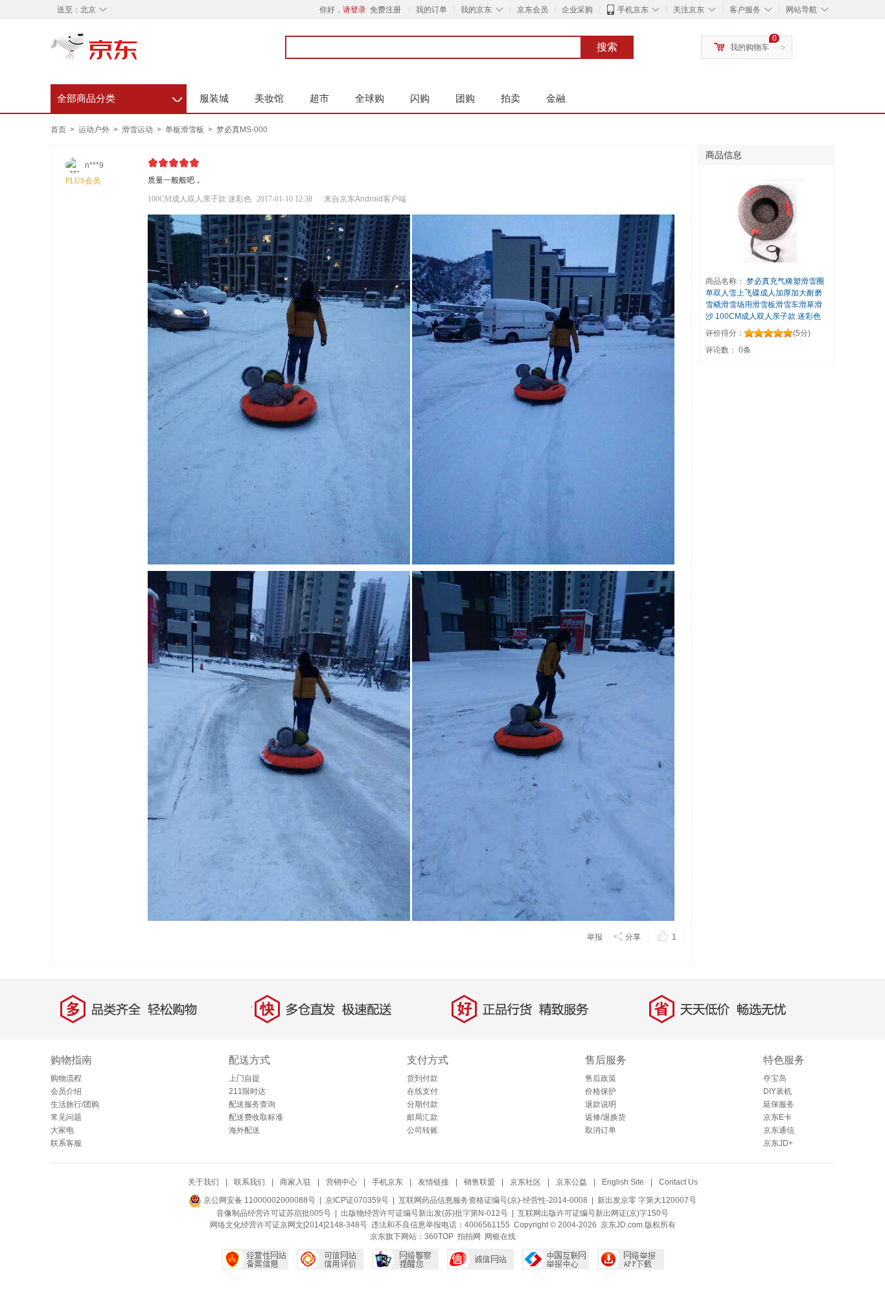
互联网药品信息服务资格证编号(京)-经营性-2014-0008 (493, 1200)
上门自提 (244, 1078)
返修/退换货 (605, 1117)
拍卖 (510, 98)
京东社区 (525, 1182)
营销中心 (341, 1182)
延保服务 (778, 1104)
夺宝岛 (775, 1078)
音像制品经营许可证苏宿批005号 (273, 1213)
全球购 (369, 98)
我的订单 (431, 9)
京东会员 (532, 9)
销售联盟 (479, 1182)
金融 (556, 98)
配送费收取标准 (256, 1117)
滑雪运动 (138, 129)
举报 (595, 937)
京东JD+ (778, 1143)
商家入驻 (295, 1182)
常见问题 (66, 1117)
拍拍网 (469, 1236)
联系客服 (66, 1143)
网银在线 (500, 1236)
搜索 (607, 46)
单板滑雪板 (185, 129)
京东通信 (778, 1130)
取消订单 (600, 1130)
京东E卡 (777, 1117)
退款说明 (600, 1104)
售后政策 (600, 1078)
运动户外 (94, 129)
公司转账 (422, 1130)
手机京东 (633, 9)
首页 (58, 129)
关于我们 (203, 1182)
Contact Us (678, 1182)
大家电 (62, 1130)
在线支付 (422, 1091)
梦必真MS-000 (242, 129)
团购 (465, 98)
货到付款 (422, 1078)
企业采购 (577, 9)
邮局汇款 (422, 1117)
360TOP (439, 1236)
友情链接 (433, 1182)
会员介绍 (66, 1091)
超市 (319, 98)
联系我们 (249, 1182)
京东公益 (571, 1182)
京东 (138, 51)
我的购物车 (749, 47)
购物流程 (66, 1078)
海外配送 (244, 1130)
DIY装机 (777, 1091)
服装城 (214, 98)
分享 (633, 937)
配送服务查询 (252, 1104)
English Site (623, 1182)
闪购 (420, 98)
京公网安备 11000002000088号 (258, 1200)
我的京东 (476, 9)
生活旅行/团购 (75, 1104)
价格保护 (600, 1091)
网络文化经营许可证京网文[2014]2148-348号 (288, 1224)
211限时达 (247, 1091)
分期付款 (422, 1104)
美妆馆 (269, 98)
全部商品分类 (119, 96)
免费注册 (385, 9)
